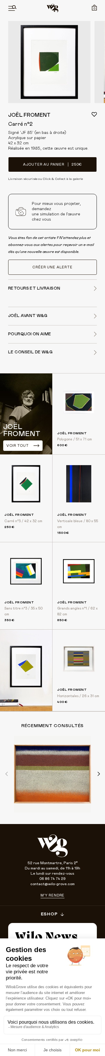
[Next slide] (98, 774)
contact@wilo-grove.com (52, 884)
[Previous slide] (7, 774)
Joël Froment (29, 115)
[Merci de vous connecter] (94, 114)
